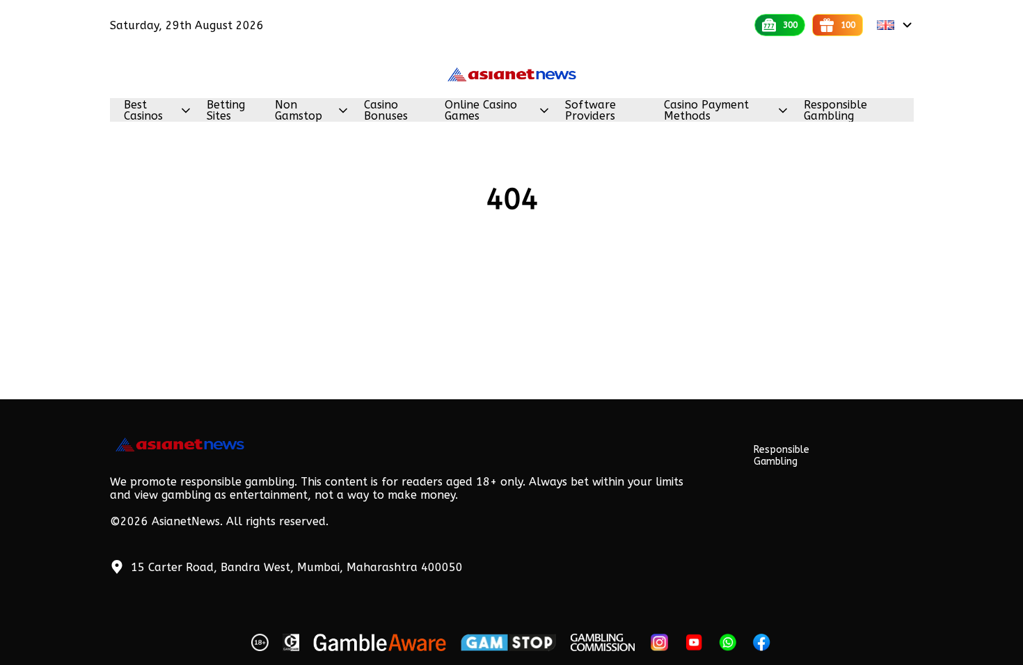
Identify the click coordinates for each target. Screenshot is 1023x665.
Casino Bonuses (386, 110)
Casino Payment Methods (706, 110)
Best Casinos (143, 110)
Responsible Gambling (835, 110)
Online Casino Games (481, 110)
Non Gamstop (298, 110)
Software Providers (590, 110)
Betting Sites (226, 110)
